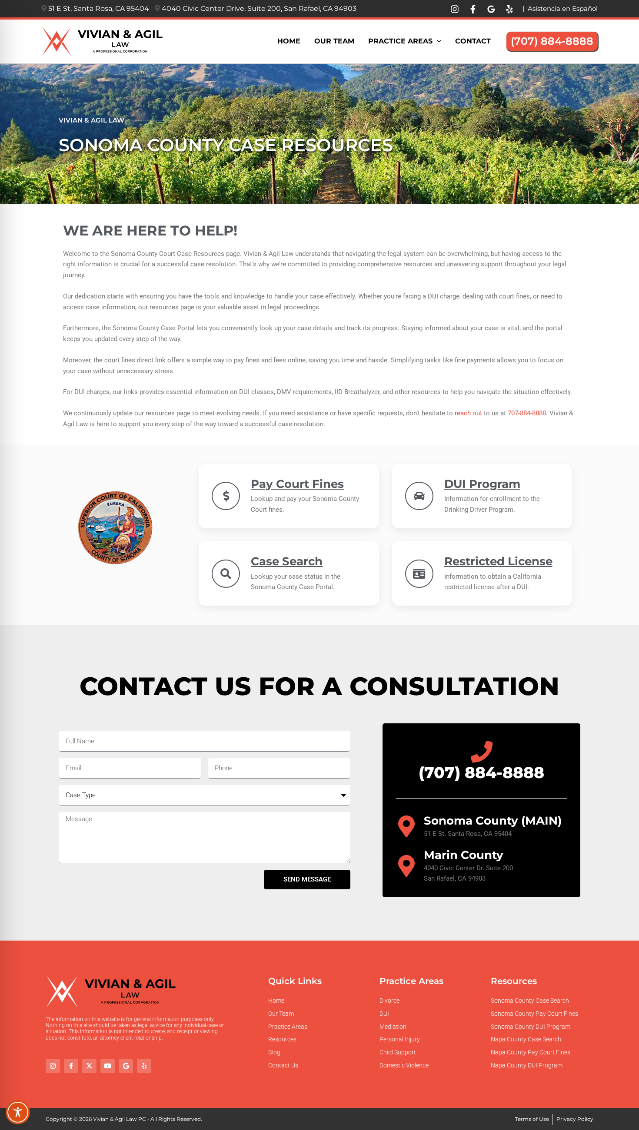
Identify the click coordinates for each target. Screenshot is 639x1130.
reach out (468, 413)
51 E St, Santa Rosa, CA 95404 (98, 8)
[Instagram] (454, 9)
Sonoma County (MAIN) (493, 821)
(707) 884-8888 (481, 772)
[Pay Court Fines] (226, 496)
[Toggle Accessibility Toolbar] (18, 1112)
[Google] (491, 9)
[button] (437, 41)
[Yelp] (509, 9)
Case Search (287, 561)
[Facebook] (473, 9)
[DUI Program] (419, 496)
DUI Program (482, 484)
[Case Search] (226, 574)
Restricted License (498, 561)
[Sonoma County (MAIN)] (406, 826)
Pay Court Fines (297, 484)
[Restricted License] (419, 574)
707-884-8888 (527, 413)
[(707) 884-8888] (482, 751)
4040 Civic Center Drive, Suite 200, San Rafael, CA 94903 (258, 8)
